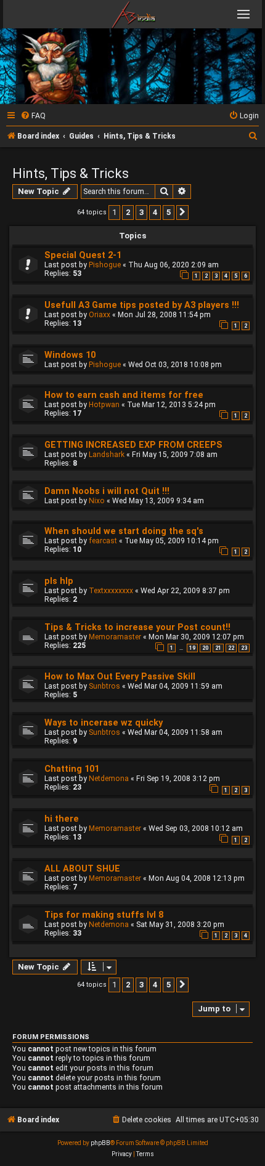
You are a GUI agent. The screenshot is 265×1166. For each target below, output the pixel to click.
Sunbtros (104, 686)
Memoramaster (115, 637)
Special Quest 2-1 (82, 255)
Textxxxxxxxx (111, 590)
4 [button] (155, 212)
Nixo (97, 500)
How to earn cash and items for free (123, 395)
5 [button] (168, 212)
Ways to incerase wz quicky (103, 723)
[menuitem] (33, 116)
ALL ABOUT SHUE (82, 869)
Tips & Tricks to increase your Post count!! (137, 627)
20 (205, 648)
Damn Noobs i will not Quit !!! (106, 491)
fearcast (103, 540)
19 (192, 648)
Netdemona (109, 778)
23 (244, 648)
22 (231, 648)
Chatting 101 (71, 769)
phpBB (100, 1143)
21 (218, 648)
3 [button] (141, 212)
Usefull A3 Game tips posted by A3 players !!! (141, 305)
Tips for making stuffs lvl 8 (103, 915)
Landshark (106, 454)
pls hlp (58, 581)
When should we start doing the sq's (123, 531)
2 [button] (128, 212)
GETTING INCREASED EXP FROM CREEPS (133, 445)
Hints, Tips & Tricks (70, 173)
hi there (61, 819)
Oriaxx (99, 314)
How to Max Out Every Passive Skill (119, 676)
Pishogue (105, 265)
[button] (182, 212)
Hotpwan (104, 404)
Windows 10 (70, 355)
